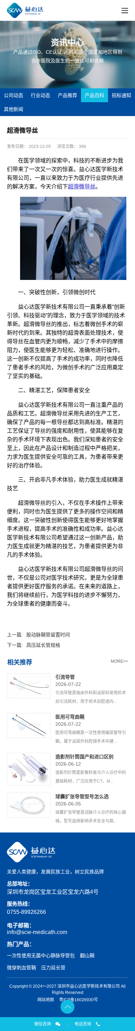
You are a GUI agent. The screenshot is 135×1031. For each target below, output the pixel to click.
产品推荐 (67, 95)
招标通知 (121, 95)
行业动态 (40, 95)
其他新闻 (13, 109)
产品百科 (94, 95)
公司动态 (13, 95)
